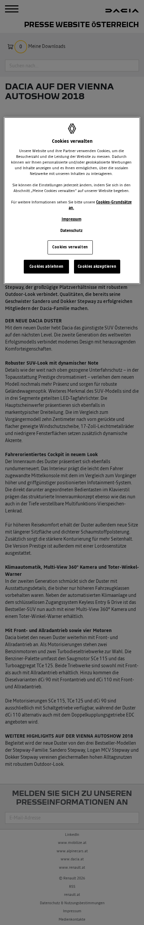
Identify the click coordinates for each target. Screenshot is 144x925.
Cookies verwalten (70, 247)
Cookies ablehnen (46, 266)
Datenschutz (71, 231)
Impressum (71, 219)
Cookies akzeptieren (97, 266)
